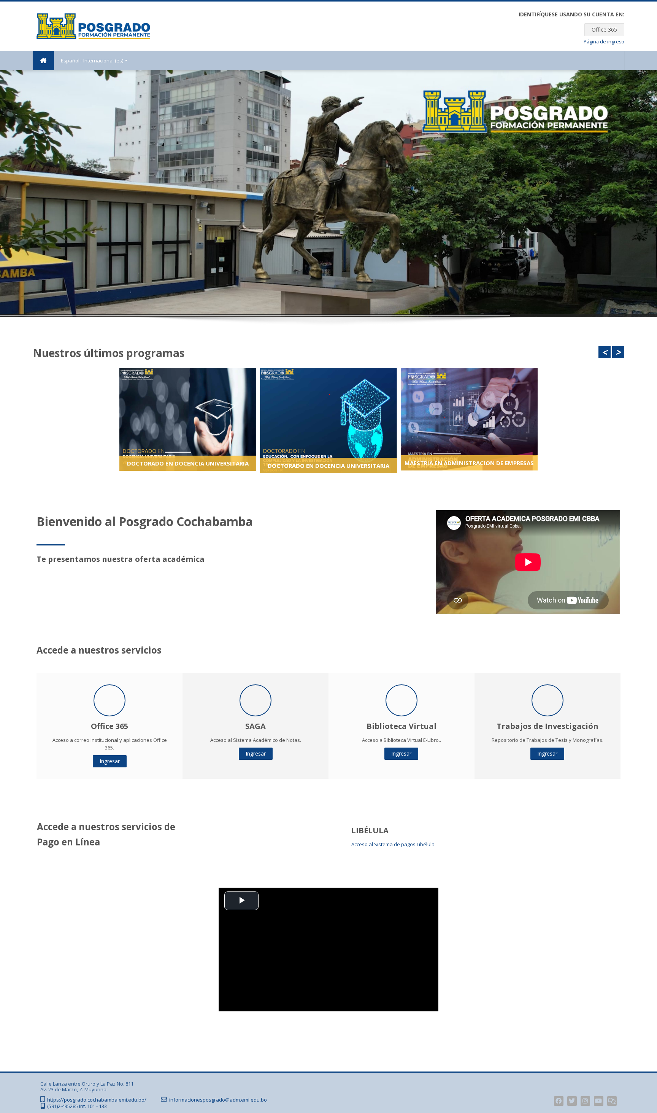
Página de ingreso (604, 41)
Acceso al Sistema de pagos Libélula (393, 844)
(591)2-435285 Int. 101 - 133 (77, 1106)
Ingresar (110, 761)
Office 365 (604, 29)
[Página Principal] (93, 25)
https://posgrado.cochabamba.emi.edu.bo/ (96, 1100)
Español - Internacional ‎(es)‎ (92, 60)
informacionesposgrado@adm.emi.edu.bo (218, 1100)
